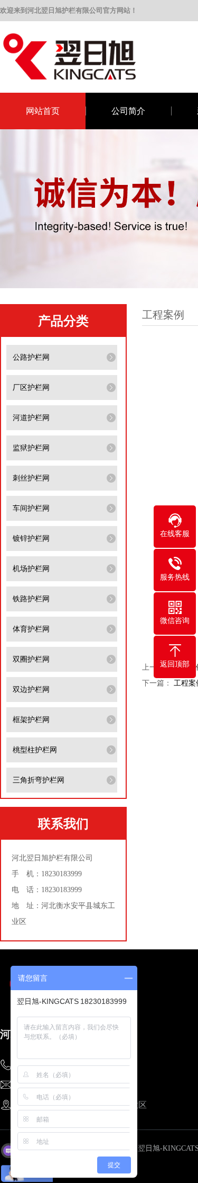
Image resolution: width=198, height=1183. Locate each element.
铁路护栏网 (31, 599)
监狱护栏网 (31, 448)
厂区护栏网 (31, 388)
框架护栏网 (31, 720)
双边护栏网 (31, 689)
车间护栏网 (31, 508)
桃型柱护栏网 (35, 750)
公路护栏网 (31, 357)
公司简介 (128, 110)
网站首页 (43, 110)
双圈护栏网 (31, 659)
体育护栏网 (31, 629)
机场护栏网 (31, 569)
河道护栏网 (31, 418)
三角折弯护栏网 (38, 780)
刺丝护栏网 (31, 478)
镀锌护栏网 (31, 538)
